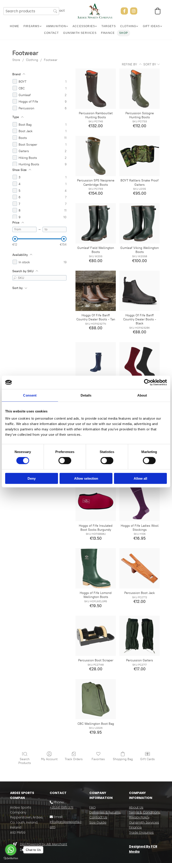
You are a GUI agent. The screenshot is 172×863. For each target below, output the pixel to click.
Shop (123, 33)
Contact (51, 33)
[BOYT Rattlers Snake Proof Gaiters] (139, 156)
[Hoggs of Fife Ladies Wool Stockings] (139, 501)
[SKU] (15, 277)
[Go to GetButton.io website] (11, 858)
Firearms (32, 26)
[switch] (64, 460)
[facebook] (124, 11)
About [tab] (142, 395)
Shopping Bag (123, 759)
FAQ (92, 807)
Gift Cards (147, 759)
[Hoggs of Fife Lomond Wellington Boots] (95, 568)
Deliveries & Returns (105, 812)
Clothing (128, 26)
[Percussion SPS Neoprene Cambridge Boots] (95, 156)
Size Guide (97, 822)
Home (14, 26)
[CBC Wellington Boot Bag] (95, 699)
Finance (108, 33)
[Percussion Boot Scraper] (95, 636)
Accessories (84, 26)
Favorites (98, 759)
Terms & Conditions (144, 812)
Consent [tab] (30, 395)
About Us (136, 807)
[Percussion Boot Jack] (139, 568)
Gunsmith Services (79, 33)
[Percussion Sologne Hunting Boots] (139, 89)
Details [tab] (86, 395)
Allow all (140, 478)
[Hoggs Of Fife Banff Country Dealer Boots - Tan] (95, 291)
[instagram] (133, 11)
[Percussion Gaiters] (139, 636)
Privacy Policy (139, 817)
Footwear (50, 60)
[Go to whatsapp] (10, 849)
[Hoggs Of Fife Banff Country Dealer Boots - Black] (139, 291)
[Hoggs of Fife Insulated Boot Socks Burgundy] (95, 501)
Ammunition (56, 26)
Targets (108, 26)
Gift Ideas (151, 26)
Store (16, 60)
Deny (32, 478)
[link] (32, 26)
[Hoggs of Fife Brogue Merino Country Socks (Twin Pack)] (139, 362)
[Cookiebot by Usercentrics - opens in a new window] (147, 382)
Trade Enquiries (141, 832)
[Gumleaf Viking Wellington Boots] (139, 223)
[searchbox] (31, 11)
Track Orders (74, 759)
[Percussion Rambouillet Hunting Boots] (95, 89)
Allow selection (86, 478)
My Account (49, 759)
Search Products (24, 761)
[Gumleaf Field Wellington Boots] (95, 223)
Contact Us (98, 817)
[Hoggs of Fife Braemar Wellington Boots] (95, 362)
